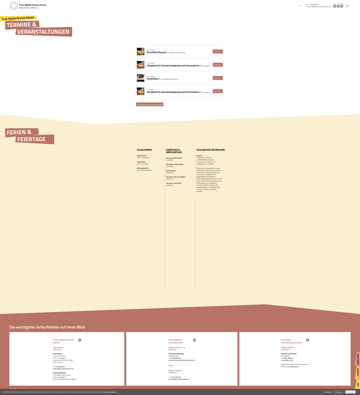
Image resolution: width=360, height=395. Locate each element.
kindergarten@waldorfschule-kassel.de (182, 360)
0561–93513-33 (176, 377)
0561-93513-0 (314, 4)
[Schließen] (358, 391)
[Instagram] (342, 6)
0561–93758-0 (288, 358)
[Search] (300, 6)
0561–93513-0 (60, 366)
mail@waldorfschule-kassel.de (320, 6)
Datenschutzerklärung (110, 392)
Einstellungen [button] (328, 392)
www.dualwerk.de (293, 366)
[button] (347, 6)
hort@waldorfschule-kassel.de (179, 379)
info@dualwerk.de (287, 360)
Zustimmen (350, 392)
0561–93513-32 (176, 358)
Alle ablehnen (339, 392)
